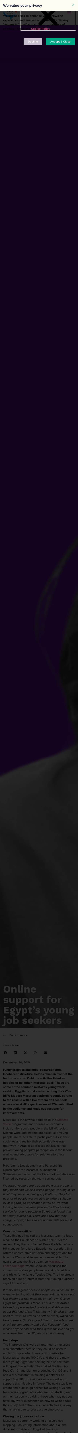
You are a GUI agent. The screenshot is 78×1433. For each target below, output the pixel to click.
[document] (39, 716)
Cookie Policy (40, 28)
